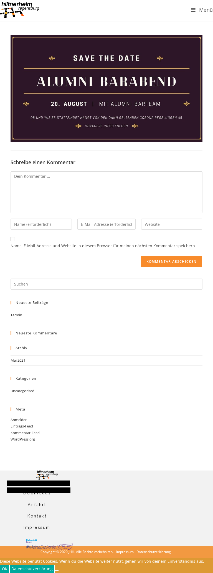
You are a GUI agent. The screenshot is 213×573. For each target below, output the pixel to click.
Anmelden (19, 419)
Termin (16, 314)
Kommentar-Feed (25, 432)
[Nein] (57, 570)
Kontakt (37, 516)
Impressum (37, 527)
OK (4, 568)
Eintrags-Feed (22, 426)
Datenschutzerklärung (153, 551)
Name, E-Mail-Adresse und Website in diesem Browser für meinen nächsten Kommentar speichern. (103, 245)
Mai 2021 (18, 360)
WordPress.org (23, 439)
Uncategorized (22, 390)
